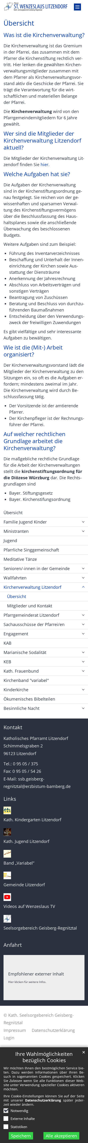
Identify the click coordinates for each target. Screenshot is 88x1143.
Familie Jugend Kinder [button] (25, 522)
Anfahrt (13, 945)
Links (10, 799)
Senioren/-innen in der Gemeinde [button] (37, 568)
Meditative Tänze (20, 559)
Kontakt (13, 727)
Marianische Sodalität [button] (25, 652)
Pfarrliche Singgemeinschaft (31, 550)
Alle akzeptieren (61, 1136)
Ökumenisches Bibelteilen (29, 699)
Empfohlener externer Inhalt (36, 974)
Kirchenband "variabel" (26, 680)
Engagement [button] (16, 634)
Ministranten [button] (16, 531)
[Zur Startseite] (44, 6)
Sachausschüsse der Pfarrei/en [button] (34, 624)
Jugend (10, 540)
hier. (45, 164)
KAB (7, 643)
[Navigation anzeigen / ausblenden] (77, 6)
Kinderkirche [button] (16, 689)
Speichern (21, 1136)
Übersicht (19, 23)
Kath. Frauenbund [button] (21, 671)
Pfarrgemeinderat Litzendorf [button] (31, 615)
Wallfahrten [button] (15, 578)
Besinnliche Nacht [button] (21, 708)
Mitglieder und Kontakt (29, 606)
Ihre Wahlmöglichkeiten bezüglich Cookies (44, 1057)
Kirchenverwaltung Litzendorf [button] (32, 587)
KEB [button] (7, 661)
